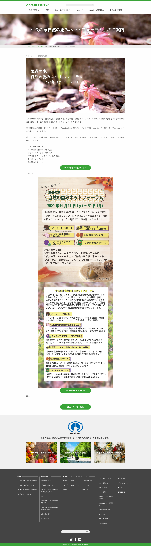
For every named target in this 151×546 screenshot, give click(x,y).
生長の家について (46, 480)
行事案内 (40, 46)
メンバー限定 (45, 518)
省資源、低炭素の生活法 (26, 485)
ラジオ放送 (102, 514)
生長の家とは (34, 10)
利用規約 (121, 487)
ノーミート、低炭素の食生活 (27, 480)
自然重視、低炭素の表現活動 (27, 489)
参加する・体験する (69, 480)
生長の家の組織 (46, 514)
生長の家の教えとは (47, 485)
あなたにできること (62, 10)
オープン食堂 (103, 487)
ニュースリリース (88, 480)
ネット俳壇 (102, 492)
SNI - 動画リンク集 (105, 478)
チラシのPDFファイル (75, 390)
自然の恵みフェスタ (24, 494)
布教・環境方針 (104, 483)
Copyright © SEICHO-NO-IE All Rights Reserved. (75, 544)
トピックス (85, 485)
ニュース (80, 10)
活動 (47, 10)
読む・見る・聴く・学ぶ (71, 485)
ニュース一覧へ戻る (75, 407)
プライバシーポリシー (125, 483)
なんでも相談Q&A (96, 10)
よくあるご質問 (116, 10)
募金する (66, 489)
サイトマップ (122, 478)
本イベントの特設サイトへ (75, 168)
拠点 (42, 496)
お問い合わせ (103, 523)
